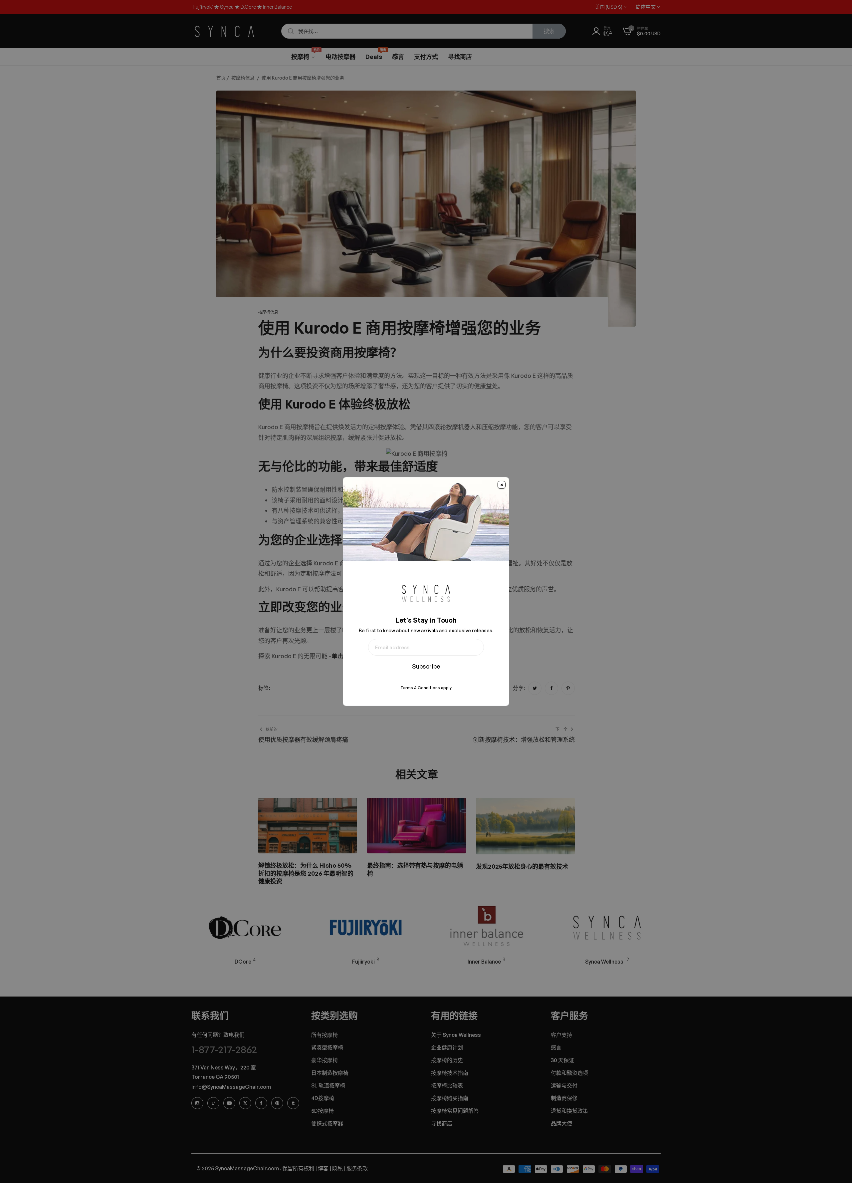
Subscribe (426, 666)
